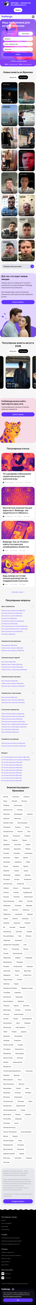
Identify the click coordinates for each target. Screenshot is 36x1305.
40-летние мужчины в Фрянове (11, 775)
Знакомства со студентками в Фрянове (14, 670)
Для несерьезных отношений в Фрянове (14, 626)
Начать (18, 10)
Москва (3, 1220)
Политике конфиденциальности (12, 1296)
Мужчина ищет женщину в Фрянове (13, 686)
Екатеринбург (5, 1229)
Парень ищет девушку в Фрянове (12, 648)
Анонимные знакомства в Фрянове (12, 621)
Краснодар (4, 1226)
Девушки (10, 34)
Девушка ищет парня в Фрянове (11, 664)
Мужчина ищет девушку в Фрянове (12, 650)
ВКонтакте (8, 1274)
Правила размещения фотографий (11, 1241)
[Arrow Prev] (15, 392)
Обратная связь (6, 1258)
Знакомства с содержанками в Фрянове (14, 724)
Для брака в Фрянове (8, 634)
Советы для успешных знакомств (11, 1255)
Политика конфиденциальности (10, 1244)
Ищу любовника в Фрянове (10, 732)
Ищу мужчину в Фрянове (9, 697)
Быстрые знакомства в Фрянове (11, 613)
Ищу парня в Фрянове (8, 662)
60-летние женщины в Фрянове (11, 770)
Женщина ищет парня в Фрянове (12, 667)
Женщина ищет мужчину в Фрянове (13, 702)
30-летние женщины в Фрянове (11, 762)
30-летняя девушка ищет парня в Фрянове (15, 757)
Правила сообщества (7, 1252)
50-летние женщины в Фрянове (11, 767)
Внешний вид (5, 1261)
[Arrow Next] (20, 392)
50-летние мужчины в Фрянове (11, 778)
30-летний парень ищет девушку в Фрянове (15, 760)
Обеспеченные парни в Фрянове (11, 719)
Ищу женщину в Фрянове (9, 681)
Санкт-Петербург (6, 1223)
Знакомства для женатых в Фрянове (13, 743)
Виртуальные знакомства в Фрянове (13, 610)
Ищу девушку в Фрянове (9, 645)
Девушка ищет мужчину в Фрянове (12, 700)
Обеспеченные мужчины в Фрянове (12, 716)
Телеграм (8, 1278)
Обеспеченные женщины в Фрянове (13, 721)
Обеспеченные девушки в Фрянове (12, 714)
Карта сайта (5, 1265)
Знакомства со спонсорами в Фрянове (13, 727)
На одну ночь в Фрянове (9, 618)
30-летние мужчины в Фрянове (11, 773)
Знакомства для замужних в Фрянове (13, 746)
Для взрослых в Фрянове (9, 624)
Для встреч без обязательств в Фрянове (14, 629)
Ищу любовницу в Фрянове (10, 729)
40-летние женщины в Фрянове (11, 765)
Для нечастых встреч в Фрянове (11, 616)
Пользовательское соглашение (10, 1238)
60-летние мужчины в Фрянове (11, 781)
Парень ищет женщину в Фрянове (12, 683)
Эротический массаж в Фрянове (12, 631)
